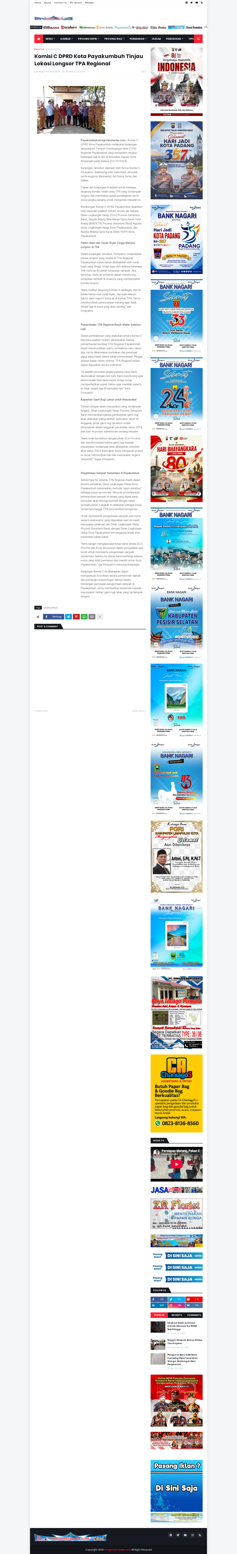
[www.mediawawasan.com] (105, 28)
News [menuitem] (49, 39)
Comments (194, 1315)
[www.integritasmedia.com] (194, 28)
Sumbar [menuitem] (65, 39)
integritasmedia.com (117, 1549)
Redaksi (89, 2)
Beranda (39, 49)
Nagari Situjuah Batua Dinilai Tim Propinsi (184, 1342)
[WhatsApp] (84, 616)
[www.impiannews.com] (51, 28)
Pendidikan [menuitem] (173, 39)
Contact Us (60, 2)
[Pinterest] (76, 616)
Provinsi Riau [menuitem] (113, 39)
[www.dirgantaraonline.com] (33, 28)
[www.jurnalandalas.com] (123, 28)
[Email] (91, 616)
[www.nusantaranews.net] (141, 28)
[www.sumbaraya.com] (69, 28)
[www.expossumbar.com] (176, 28)
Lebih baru (42, 711)
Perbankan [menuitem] (137, 39)
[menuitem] (38, 38)
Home (37, 2)
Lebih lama (138, 711)
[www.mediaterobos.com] (87, 28)
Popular (159, 1315)
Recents (177, 1315)
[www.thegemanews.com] (158, 28)
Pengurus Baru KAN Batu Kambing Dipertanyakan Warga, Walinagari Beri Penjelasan (182, 1359)
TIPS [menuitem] (191, 39)
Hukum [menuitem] (156, 39)
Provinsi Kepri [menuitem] (87, 39)
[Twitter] (68, 616)
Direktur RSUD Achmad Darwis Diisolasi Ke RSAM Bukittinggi (182, 1326)
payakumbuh (53, 49)
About (47, 2)
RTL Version (76, 2)
